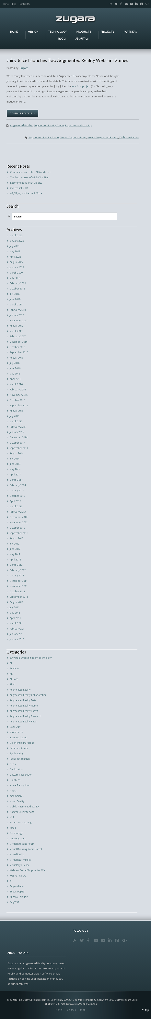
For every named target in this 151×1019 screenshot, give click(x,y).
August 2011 (16, 602)
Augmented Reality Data (23, 700)
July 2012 (14, 543)
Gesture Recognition (21, 774)
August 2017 (16, 325)
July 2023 (14, 246)
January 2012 (17, 575)
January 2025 (17, 240)
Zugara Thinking (19, 897)
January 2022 (17, 267)
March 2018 (16, 304)
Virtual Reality (17, 854)
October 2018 (17, 288)
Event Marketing (18, 737)
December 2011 (19, 581)
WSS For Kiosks (18, 875)
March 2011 (16, 623)
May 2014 (15, 469)
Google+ (145, 4)
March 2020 (16, 272)
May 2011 (15, 612)
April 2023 (15, 256)
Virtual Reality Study (20, 859)
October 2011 (17, 591)
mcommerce (17, 796)
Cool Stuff (15, 727)
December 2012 (19, 517)
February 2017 (18, 336)
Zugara (24, 68)
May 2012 (15, 554)
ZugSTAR (14, 902)
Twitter (115, 4)
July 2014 (14, 458)
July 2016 (14, 363)
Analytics (14, 668)
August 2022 (16, 262)
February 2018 (18, 310)
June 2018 (15, 299)
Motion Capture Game (73, 137)
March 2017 (16, 331)
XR (11, 881)
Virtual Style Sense (19, 865)
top (147, 1010)
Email (125, 4)
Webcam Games (129, 137)
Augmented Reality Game (49, 125)
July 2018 (14, 294)
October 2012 (17, 527)
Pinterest (140, 4)
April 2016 (15, 379)
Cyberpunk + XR (19, 188)
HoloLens (15, 780)
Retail (13, 827)
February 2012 (18, 570)
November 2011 (19, 586)
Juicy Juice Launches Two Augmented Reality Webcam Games (67, 60)
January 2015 (17, 432)
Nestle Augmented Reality (102, 137)
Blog (14, 4)
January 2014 (17, 490)
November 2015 (19, 395)
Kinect (13, 790)
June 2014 (15, 464)
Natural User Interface (22, 812)
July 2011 (14, 607)
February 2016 (18, 389)
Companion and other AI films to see (30, 172)
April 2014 (15, 474)
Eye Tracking (16, 753)
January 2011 (17, 634)
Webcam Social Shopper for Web (28, 870)
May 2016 (15, 373)
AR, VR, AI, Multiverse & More (26, 193)
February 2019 (18, 283)
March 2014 (16, 480)
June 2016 (15, 368)
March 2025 (16, 235)
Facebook (120, 4)
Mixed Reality (17, 801)
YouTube (130, 4)
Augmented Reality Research (25, 716)
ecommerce (16, 732)
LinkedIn (135, 4)
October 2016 (17, 347)
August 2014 (16, 453)
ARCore (14, 679)
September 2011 (19, 596)
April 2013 (15, 501)
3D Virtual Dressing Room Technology (31, 657)
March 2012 (16, 565)
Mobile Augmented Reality (24, 806)
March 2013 (16, 506)
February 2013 (18, 511)
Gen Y (13, 764)
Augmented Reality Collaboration (28, 695)
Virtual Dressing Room (22, 843)
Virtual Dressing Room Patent (26, 849)
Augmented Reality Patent (24, 711)
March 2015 (16, 421)
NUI (12, 817)
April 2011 (15, 618)
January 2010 (17, 639)
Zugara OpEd (17, 891)
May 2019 (15, 278)
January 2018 (17, 315)
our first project (81, 86)
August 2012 (16, 538)
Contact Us (24, 4)
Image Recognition (20, 785)
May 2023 (15, 251)
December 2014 (19, 437)
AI (11, 663)
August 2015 (16, 410)
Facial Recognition (20, 758)
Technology (16, 833)
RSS (75, 940)
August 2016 (16, 357)
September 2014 (19, 448)
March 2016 (16, 384)
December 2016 (19, 341)
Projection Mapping (20, 822)
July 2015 (14, 416)
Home (6, 4)
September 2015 (19, 405)
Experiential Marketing (78, 125)
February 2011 (18, 628)
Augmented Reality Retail (23, 721)
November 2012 (19, 522)
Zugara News (17, 886)
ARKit (12, 684)
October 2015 (17, 400)
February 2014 (18, 485)
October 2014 (17, 442)
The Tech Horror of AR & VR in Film (29, 177)
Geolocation (16, 769)
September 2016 (19, 352)
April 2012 (15, 559)
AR (11, 673)
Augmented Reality (21, 125)
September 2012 (19, 533)
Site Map (71, 1009)
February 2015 (18, 426)
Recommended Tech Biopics (26, 182)
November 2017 (19, 320)
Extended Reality (19, 748)
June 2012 (15, 549)
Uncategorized (18, 838)
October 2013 (17, 495)
